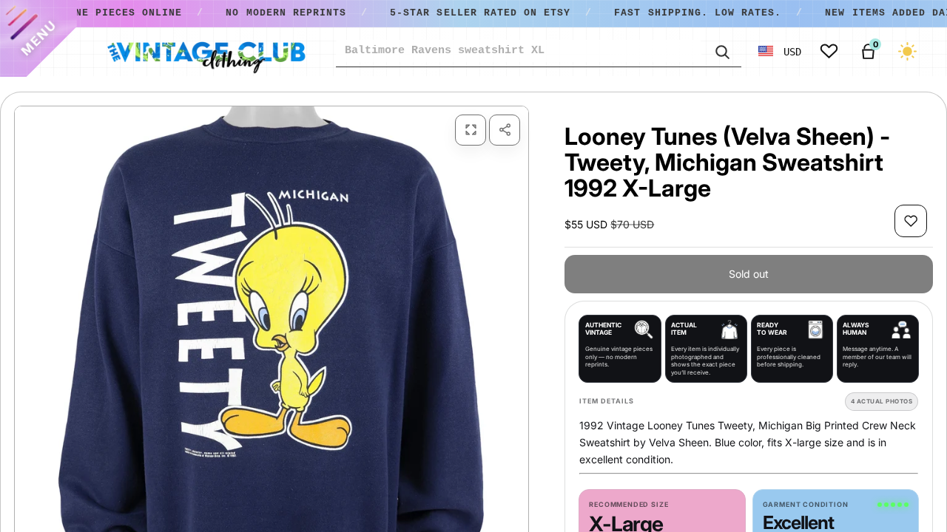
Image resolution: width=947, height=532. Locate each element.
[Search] (721, 50)
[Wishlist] (829, 51)
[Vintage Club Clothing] (206, 51)
